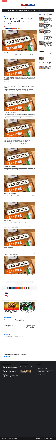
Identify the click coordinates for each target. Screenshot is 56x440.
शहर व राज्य (13, 10)
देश (10, 10)
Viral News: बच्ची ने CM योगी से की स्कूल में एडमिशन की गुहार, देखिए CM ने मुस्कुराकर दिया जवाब (47, 31)
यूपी (4, 16)
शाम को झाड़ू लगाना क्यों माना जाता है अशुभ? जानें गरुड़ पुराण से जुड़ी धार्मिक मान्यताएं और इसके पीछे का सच (45, 54)
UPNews (30, 282)
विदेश (34, 10)
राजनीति (17, 10)
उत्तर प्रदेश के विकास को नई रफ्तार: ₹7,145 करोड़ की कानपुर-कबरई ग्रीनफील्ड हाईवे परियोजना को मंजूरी (19, 321)
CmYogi (39, 368)
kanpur (46, 368)
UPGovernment (24, 282)
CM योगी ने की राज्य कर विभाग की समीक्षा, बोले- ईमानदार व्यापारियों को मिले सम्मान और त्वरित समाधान (30, 327)
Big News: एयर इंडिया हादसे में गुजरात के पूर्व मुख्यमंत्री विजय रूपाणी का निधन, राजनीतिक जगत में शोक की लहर (48, 19)
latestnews (39, 371)
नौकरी (31, 10)
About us (44, 438)
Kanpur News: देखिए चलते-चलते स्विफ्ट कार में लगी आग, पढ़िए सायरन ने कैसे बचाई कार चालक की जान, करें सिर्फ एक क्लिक (48, 37)
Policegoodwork (47, 371)
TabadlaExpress (16, 282)
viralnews (43, 374)
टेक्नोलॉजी (25, 10)
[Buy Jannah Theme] (28, 7)
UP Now (6, 26)
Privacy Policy (51, 438)
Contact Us (47, 438)
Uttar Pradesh (39, 374)
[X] (11, 297)
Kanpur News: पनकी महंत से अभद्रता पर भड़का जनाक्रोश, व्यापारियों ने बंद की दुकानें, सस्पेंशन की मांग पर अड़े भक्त (48, 25)
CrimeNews (42, 368)
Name (5, 347)
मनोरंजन (28, 10)
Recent (45, 14)
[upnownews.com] (28, 5)
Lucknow (43, 371)
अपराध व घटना (20, 10)
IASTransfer (9, 282)
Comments (50, 14)
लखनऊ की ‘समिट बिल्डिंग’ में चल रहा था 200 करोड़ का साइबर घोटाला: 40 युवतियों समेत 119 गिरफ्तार (8, 326)
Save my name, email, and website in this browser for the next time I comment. (16, 354)
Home (8, 10)
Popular (40, 14)
